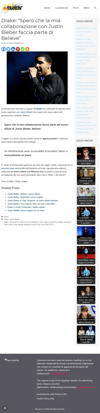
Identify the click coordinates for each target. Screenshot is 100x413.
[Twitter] (8, 49)
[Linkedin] (13, 49)
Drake (6, 219)
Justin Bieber (26, 112)
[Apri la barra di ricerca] (95, 8)
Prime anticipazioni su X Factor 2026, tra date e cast (86, 100)
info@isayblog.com (59, 373)
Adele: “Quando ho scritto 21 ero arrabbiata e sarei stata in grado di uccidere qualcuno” (38, 222)
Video (86, 8)
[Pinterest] (18, 49)
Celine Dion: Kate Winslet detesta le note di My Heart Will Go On (29, 224)
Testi (76, 8)
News (47, 8)
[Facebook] (3, 49)
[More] (27, 49)
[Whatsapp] (22, 49)
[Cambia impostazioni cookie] (4, 408)
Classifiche (61, 8)
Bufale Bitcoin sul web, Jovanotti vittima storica (86, 31)
